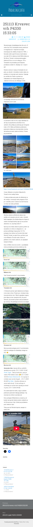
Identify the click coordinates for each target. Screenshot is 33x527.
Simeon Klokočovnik (14, 377)
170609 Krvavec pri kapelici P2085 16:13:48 (9, 479)
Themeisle (16, 523)
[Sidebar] (1, 15)
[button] (9, 144)
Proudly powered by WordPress (11, 522)
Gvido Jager (7, 372)
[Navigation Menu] (31, 15)
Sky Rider (10, 381)
